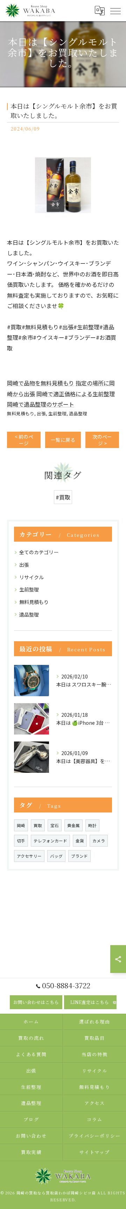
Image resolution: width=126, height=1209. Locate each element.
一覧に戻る (63, 439)
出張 (41, 413)
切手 (21, 840)
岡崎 (21, 825)
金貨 (80, 840)
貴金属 (73, 825)
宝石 (54, 825)
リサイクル (31, 577)
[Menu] (115, 10)
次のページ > (102, 440)
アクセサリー (29, 856)
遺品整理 (78, 413)
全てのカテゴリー (38, 552)
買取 (38, 825)
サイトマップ (94, 1152)
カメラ (98, 840)
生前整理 (57, 413)
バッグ (56, 856)
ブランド (79, 856)
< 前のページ (24, 440)
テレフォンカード (50, 840)
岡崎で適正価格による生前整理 (75, 394)
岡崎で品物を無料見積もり (40, 383)
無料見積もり (20, 413)
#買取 (63, 497)
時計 (92, 825)
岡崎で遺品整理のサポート (40, 404)
